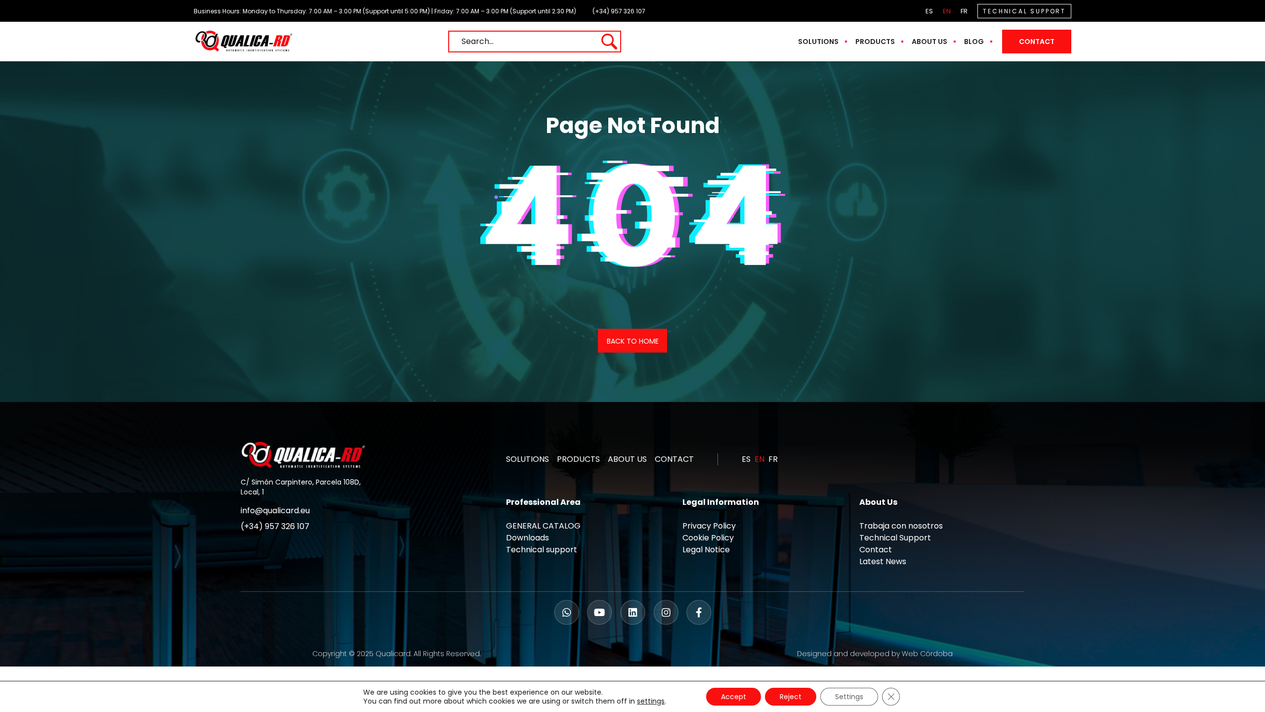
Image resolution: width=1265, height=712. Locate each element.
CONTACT (674, 459)
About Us (929, 41)
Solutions (818, 41)
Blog (974, 41)
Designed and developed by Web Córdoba (875, 654)
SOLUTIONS (527, 459)
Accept (733, 697)
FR (964, 11)
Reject (790, 697)
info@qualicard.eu (275, 510)
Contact (1036, 41)
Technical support (541, 549)
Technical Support (895, 537)
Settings (849, 697)
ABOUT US (627, 459)
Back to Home (633, 341)
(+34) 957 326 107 (618, 11)
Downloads (527, 537)
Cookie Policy (708, 537)
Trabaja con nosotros (901, 526)
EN (947, 11)
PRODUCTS (578, 459)
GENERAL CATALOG (543, 526)
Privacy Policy (709, 526)
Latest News (882, 561)
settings (651, 701)
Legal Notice (706, 549)
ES (929, 11)
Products (875, 41)
